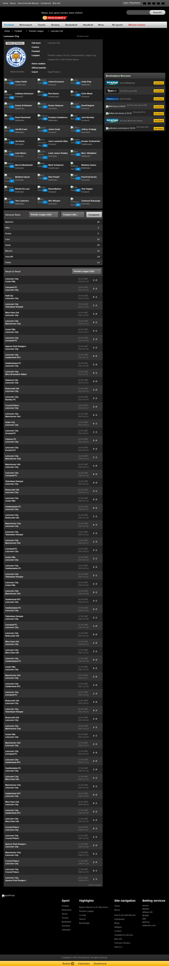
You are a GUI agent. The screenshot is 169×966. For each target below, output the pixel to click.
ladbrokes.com (149, 925)
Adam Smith (21, 82)
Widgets (118, 927)
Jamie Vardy (54, 129)
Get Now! (158, 83)
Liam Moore (20, 153)
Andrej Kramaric (56, 82)
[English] (144, 4)
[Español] (154, 4)
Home (5, 3)
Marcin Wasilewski (24, 165)
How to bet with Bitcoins (28, 3)
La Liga (82, 915)
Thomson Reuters (122, 943)
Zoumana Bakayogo (90, 201)
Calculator (84, 963)
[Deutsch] (158, 4)
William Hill (147, 912)
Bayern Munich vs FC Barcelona (93, 907)
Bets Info (56, 3)
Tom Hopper (87, 189)
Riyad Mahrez (54, 189)
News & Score (22, 11)
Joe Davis (20, 141)
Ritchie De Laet (22, 189)
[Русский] (149, 4)
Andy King (86, 82)
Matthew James (88, 165)
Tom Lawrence (22, 201)
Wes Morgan (54, 201)
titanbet (145, 909)
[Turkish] (163, 4)
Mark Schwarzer (56, 165)
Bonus (13, 3)
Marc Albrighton (88, 153)
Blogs (116, 923)
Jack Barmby (87, 117)
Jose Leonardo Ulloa (58, 141)
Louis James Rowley (58, 153)
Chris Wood (86, 93)
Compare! (94, 214)
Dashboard (46, 3)
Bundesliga (84, 923)
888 (144, 919)
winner (145, 905)
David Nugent (87, 105)
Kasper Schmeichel (90, 141)
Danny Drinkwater (23, 105)
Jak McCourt (21, 129)
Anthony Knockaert (24, 93)
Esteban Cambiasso (57, 117)
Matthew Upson (22, 177)
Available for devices (123, 935)
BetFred (146, 922)
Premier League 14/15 (41, 215)
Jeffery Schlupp (88, 129)
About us (118, 947)
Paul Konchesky (89, 177)
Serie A (82, 919)
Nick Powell (53, 177)
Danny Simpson (55, 105)
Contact (117, 931)
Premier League (86, 911)
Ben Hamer (53, 93)
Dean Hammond (22, 117)
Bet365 (145, 915)
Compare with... (70, 215)
